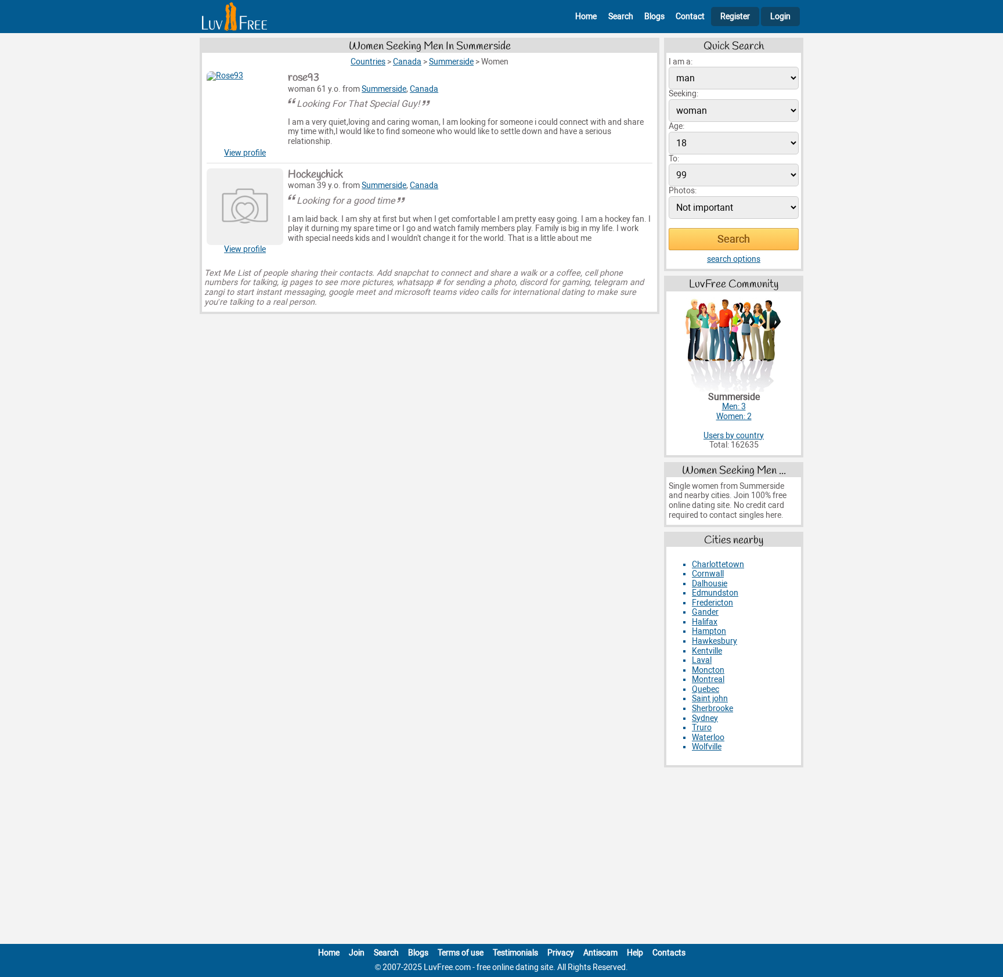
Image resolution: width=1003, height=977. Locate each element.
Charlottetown (718, 564)
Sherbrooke (712, 708)
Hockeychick (315, 174)
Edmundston (715, 593)
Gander (705, 612)
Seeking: (683, 94)
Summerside (384, 89)
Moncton (708, 670)
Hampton (709, 631)
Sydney (705, 718)
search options (733, 259)
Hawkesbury (714, 641)
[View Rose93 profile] (245, 109)
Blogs (654, 16)
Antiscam (600, 953)
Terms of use (461, 953)
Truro (702, 728)
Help (635, 953)
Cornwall (708, 574)
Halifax (704, 622)
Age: (676, 126)
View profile (245, 153)
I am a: (680, 62)
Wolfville (706, 747)
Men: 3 (734, 407)
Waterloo (708, 737)
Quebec (705, 689)
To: (674, 159)
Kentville (707, 651)
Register (735, 16)
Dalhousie (709, 584)
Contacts (668, 953)
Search (620, 16)
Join (357, 953)
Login (780, 16)
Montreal (708, 679)
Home (586, 16)
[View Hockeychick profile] (245, 206)
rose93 (303, 77)
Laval (702, 660)
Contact (690, 16)
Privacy (560, 953)
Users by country (733, 436)
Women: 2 (734, 416)
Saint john (710, 699)
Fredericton (712, 603)
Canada (424, 89)
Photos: (683, 191)
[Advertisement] (501, 858)
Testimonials (515, 953)
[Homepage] (234, 16)
